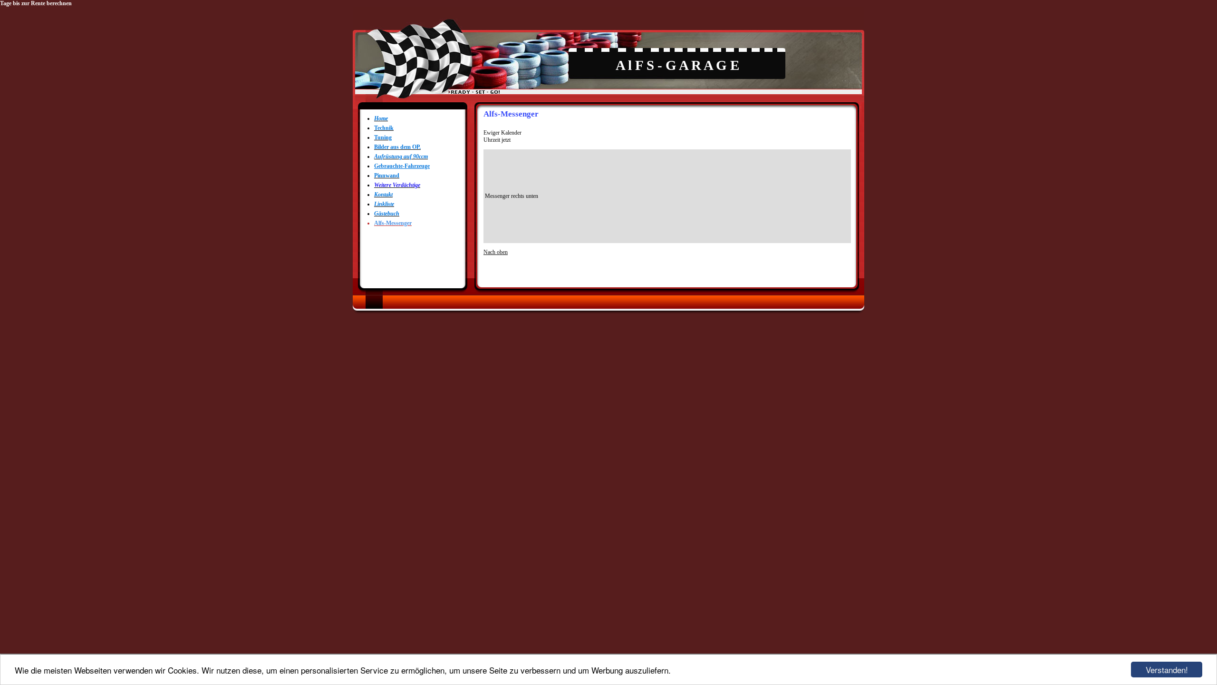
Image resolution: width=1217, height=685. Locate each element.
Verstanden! (1167, 669)
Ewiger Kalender (502, 132)
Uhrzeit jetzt (497, 140)
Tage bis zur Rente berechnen (36, 3)
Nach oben (495, 252)
